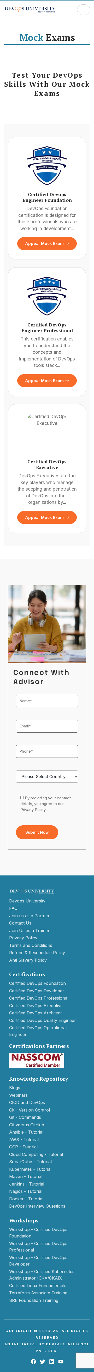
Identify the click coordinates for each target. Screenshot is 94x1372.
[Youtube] (60, 1361)
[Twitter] (42, 1361)
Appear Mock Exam (44, 243)
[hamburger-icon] (83, 9)
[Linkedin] (51, 1361)
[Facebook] (33, 1361)
